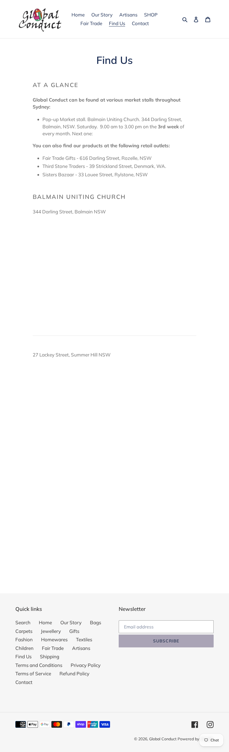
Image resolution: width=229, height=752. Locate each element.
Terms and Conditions (38, 665)
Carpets (23, 631)
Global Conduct (162, 738)
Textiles (84, 639)
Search (22, 622)
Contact (23, 682)
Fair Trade (53, 648)
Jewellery (51, 631)
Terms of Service (33, 673)
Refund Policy (74, 673)
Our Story (71, 622)
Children (24, 648)
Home (45, 622)
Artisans (81, 648)
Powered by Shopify (196, 738)
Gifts (74, 631)
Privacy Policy (86, 665)
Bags (95, 622)
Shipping (49, 656)
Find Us (23, 656)
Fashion (24, 639)
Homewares (54, 639)
